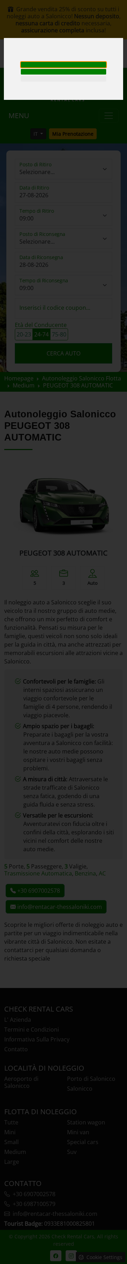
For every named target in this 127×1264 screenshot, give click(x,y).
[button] (63, 65)
